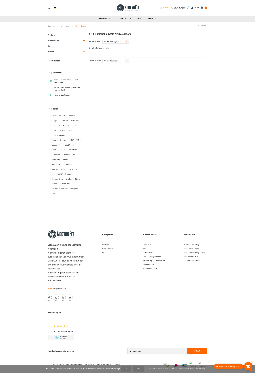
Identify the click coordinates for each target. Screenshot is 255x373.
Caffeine (62, 130)
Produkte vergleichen (192, 261)
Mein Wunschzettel (191, 257)
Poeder (70, 169)
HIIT (61, 145)
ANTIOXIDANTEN (58, 116)
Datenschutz (147, 253)
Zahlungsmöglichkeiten (152, 257)
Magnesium (56, 159)
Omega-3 (55, 169)
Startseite (51, 26)
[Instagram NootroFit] (56, 298)
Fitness (54, 145)
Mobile (65, 159)
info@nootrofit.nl (59, 288)
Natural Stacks (57, 164)
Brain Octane (75, 121)
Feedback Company (113, 364)
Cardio (70, 130)
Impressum (147, 245)
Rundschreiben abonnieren (61, 351)
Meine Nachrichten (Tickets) (194, 253)
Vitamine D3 (66, 184)
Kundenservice (148, 265)
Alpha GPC (71, 116)
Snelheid (69, 179)
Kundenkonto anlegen (192, 245)
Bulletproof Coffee (70, 125)
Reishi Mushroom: (64, 174)
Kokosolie (62, 150)
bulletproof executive (60, 189)
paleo (54, 193)
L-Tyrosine (66, 155)
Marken (150, 19)
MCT (75, 155)
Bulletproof (56, 125)
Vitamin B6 (56, 184)
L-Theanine (56, 155)
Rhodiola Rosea (57, 179)
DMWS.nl (72, 364)
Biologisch (64, 121)
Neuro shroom (80, 26)
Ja (126, 369)
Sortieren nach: (95, 41)
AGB (144, 249)
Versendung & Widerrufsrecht (154, 261)
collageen (74, 189)
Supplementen (122, 19)
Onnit (63, 169)
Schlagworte (65, 26)
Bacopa (54, 121)
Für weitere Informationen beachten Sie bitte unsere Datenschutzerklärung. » (178, 369)
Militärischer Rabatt (150, 269)
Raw (53, 174)
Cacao (54, 130)
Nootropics (69, 164)
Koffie (54, 150)
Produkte (103, 19)
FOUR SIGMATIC (74, 140)
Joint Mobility (70, 145)
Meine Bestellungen (191, 249)
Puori (78, 169)
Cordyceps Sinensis (59, 140)
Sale (139, 19)
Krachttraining (74, 150)
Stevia (77, 179)
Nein (138, 369)
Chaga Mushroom (58, 135)
